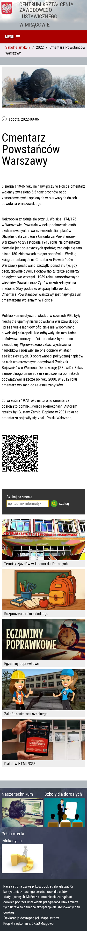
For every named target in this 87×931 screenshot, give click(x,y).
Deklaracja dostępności (21, 918)
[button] (12, 37)
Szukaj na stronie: (20, 497)
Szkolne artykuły (17, 47)
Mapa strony (49, 918)
